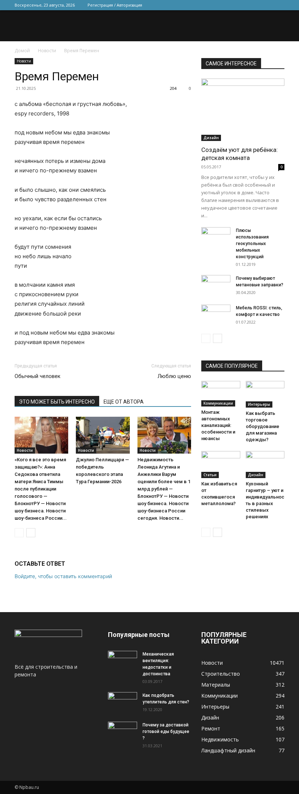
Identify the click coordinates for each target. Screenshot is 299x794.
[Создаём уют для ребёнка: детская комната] (242, 110)
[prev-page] (19, 532)
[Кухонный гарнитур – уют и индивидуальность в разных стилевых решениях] (265, 464)
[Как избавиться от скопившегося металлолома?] (220, 464)
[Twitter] (242, 5)
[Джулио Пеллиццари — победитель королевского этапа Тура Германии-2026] (102, 435)
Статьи (210, 474)
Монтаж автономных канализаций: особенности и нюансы (218, 425)
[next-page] (30, 532)
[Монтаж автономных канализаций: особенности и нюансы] (220, 393)
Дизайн (211, 137)
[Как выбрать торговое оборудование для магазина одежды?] (265, 394)
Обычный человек (38, 376)
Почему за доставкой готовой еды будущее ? (166, 731)
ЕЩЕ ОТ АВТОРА (124, 402)
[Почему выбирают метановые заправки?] (215, 285)
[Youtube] (278, 5)
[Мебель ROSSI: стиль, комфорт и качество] (215, 315)
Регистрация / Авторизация (115, 5)
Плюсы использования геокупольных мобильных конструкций (252, 243)
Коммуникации (218, 403)
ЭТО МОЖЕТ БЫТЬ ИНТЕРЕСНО (57, 402)
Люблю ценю (174, 376)
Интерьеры (259, 404)
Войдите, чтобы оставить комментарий (63, 576)
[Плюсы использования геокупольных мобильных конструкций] (215, 237)
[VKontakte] (266, 5)
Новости (47, 50)
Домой (22, 50)
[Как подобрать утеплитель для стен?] (122, 702)
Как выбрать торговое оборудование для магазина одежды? (262, 426)
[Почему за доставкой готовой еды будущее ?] (122, 732)
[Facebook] (230, 5)
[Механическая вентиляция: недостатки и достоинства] (122, 660)
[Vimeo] (254, 5)
